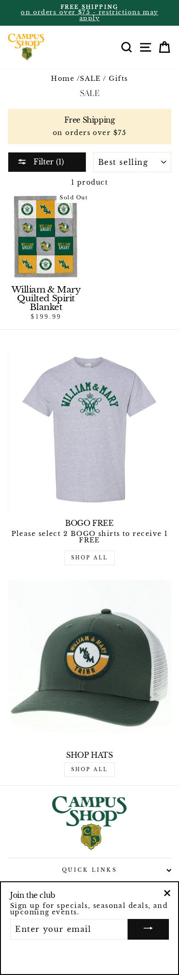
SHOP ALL (89, 558)
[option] (89, 13)
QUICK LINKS (89, 870)
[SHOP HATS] (89, 662)
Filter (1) (47, 161)
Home (62, 78)
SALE (90, 78)
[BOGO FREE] (89, 430)
